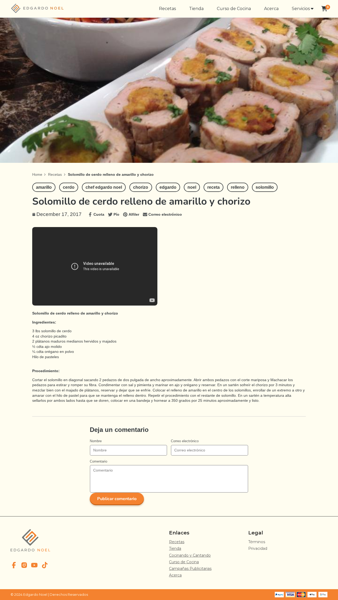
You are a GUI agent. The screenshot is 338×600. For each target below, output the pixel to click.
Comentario (98, 461)
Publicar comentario (117, 499)
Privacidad (257, 548)
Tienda (196, 8)
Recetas (167, 8)
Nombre (96, 441)
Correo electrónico (185, 441)
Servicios (301, 8)
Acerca (271, 8)
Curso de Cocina (234, 8)
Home (37, 174)
